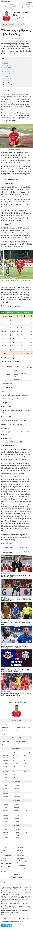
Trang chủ (4, 847)
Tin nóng (7, 7)
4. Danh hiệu (5, 76)
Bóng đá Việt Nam (21, 847)
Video (2, 852)
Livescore (4, 871)
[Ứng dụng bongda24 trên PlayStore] (13, 877)
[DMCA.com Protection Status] (6, 927)
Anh (29, 7)
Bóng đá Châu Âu (21, 852)
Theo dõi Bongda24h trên (15, 41)
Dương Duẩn (9, 547)
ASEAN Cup (15, 7)
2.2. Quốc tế (6, 69)
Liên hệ (5, 918)
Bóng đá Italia (20, 858)
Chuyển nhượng (5, 866)
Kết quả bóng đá (20, 865)
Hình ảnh (20, 24)
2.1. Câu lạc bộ (7, 67)
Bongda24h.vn (19, 921)
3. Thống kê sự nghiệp (8, 71)
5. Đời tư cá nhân (8, 85)
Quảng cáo (13, 918)
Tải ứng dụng (16, 874)
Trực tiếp (3, 858)
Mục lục (5, 59)
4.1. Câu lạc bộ (7, 78)
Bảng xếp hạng (20, 868)
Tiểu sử (11, 24)
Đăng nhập (29, 2)
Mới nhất (12, 4)
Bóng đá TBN (20, 855)
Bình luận (3, 861)
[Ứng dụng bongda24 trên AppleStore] (19, 877)
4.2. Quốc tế (6, 80)
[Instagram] (20, 914)
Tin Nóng (3, 850)
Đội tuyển (26, 312)
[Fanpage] (16, 914)
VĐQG (2, 312)
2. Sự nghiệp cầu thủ (8, 65)
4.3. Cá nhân (6, 82)
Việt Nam (23, 7)
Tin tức (5, 24)
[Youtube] (24, 914)
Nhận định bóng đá (6, 863)
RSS (2, 914)
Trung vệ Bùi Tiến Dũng (9, 94)
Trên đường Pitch (25, 4)
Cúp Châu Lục (19, 312)
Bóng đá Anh (19, 850)
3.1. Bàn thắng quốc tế (9, 74)
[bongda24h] (2, 7)
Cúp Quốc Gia (9, 312)
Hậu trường (4, 869)
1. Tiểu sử (5, 63)
